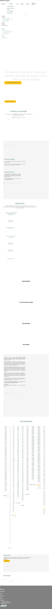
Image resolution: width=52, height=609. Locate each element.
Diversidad (26, 360)
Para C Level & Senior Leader (10, 9)
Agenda (22, 3)
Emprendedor (26, 297)
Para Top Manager (10, 11)
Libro (17, 3)
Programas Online (34, 4)
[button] (26, 27)
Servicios (11, 3)
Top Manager (26, 339)
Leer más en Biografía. (15, 379)
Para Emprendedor (10, 6)
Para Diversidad (5, 21)
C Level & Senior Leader (26, 318)
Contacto (27, 3)
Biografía (3, 3)
